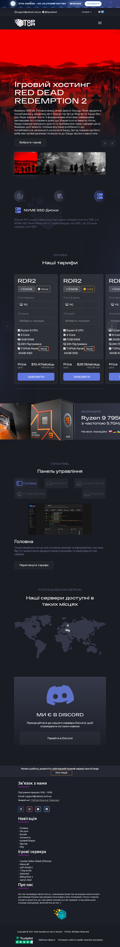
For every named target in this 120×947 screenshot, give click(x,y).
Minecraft (24, 864)
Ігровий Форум (27, 840)
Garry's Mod (25, 880)
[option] (25, 163)
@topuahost (51, 12)
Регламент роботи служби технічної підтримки (80, 940)
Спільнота (25, 837)
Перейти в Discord (60, 738)
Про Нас (24, 844)
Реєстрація (61, 773)
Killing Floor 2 (26, 877)
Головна (24, 828)
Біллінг (23, 834)
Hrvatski (86, 12)
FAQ (22, 847)
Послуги (24, 831)
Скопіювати (93, 4)
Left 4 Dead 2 (26, 867)
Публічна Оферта (47, 940)
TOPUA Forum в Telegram (45, 800)
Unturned (24, 873)
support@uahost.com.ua (29, 12)
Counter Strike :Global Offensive (35, 861)
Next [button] (112, 326)
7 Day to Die (26, 870)
